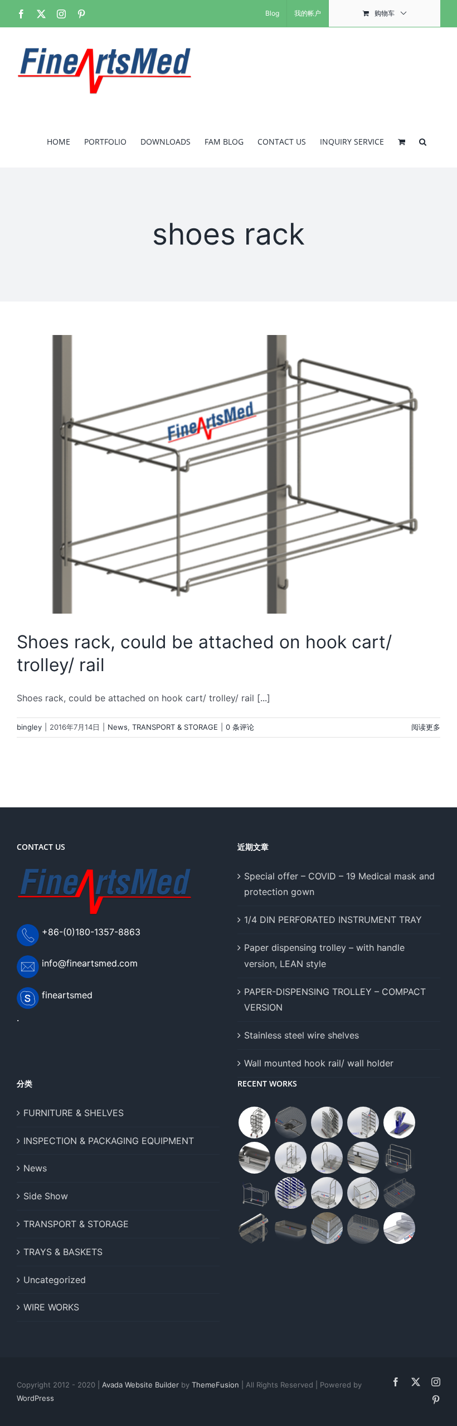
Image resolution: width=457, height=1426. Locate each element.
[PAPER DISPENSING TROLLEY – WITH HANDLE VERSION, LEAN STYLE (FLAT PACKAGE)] (254, 1192)
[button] (422, 140)
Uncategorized (54, 1279)
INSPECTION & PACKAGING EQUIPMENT (108, 1140)
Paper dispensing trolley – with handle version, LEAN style (324, 955)
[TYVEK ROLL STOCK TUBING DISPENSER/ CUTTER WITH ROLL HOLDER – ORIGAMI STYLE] (254, 1157)
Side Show (45, 1196)
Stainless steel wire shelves (301, 1035)
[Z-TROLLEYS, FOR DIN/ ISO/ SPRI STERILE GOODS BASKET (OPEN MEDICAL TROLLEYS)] (326, 1122)
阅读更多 (425, 726)
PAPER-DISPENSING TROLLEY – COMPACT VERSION (335, 999)
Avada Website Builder (140, 1384)
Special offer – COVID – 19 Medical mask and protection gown (339, 884)
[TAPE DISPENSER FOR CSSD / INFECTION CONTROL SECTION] (399, 1122)
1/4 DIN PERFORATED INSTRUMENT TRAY (333, 919)
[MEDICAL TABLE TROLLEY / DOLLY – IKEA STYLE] (363, 1192)
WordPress (35, 1398)
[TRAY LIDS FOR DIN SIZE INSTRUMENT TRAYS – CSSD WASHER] (290, 1122)
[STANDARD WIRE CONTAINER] (254, 1228)
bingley (29, 726)
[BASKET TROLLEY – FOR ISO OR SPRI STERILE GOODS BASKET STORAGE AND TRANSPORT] (326, 1192)
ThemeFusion (215, 1384)
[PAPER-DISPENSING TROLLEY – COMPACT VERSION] (399, 1157)
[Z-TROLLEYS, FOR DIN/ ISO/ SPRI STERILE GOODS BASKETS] (363, 1122)
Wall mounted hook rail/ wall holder (318, 1063)
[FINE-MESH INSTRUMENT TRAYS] (326, 1228)
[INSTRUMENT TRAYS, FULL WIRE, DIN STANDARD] (399, 1228)
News (118, 726)
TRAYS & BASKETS (63, 1251)
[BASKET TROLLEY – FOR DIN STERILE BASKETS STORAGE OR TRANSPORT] (326, 1157)
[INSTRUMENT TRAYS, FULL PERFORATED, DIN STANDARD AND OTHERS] (290, 1228)
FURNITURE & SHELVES (73, 1112)
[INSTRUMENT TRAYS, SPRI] (363, 1228)
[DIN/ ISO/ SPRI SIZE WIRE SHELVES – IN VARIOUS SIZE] (399, 1192)
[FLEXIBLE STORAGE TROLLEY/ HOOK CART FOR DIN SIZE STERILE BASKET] (290, 1157)
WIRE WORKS (51, 1307)
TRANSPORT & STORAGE (175, 726)
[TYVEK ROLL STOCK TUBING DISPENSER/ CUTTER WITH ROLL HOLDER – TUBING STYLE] (363, 1157)
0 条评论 (240, 726)
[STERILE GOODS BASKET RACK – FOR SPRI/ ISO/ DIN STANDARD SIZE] (290, 1192)
